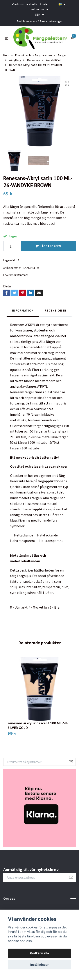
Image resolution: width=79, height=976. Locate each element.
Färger (62, 55)
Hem (6, 55)
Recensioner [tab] (55, 310)
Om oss (9, 898)
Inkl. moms (38, 9)
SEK (38, 14)
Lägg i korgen (50, 246)
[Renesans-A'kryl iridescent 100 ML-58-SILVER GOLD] (39, 689)
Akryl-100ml (53, 60)
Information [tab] (23, 310)
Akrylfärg (15, 60)
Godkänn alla (39, 953)
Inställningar (39, 964)
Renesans (33, 60)
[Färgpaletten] (40, 38)
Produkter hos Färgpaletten (33, 55)
